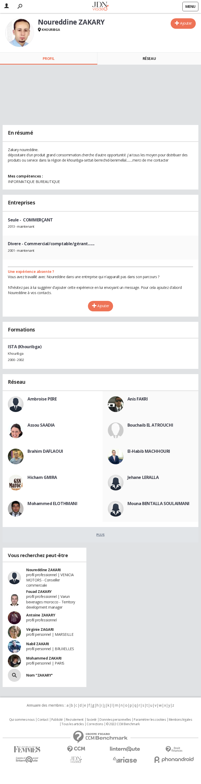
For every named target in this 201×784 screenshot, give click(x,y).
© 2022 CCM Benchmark (123, 724)
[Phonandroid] (173, 759)
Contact (42, 720)
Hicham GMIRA (42, 477)
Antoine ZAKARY (40, 615)
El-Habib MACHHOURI (148, 451)
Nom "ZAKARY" (39, 675)
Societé (92, 720)
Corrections (95, 724)
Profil (48, 58)
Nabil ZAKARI (37, 643)
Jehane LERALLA (143, 477)
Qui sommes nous (22, 720)
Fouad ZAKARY (39, 591)
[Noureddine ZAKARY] (19, 32)
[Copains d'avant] (27, 759)
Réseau (149, 58)
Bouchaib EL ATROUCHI (150, 425)
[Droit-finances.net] (173, 749)
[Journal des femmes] (27, 749)
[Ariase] (124, 760)
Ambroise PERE (42, 399)
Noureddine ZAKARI (43, 569)
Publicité (57, 720)
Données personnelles (115, 720)
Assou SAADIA (41, 425)
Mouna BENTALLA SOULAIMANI (158, 503)
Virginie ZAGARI (40, 629)
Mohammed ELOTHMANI (52, 503)
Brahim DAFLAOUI (45, 451)
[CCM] (76, 749)
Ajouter (186, 23)
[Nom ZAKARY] (14, 675)
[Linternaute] (124, 749)
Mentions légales (180, 720)
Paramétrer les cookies (150, 720)
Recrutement (74, 720)
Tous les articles (72, 724)
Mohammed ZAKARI (44, 658)
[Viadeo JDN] (76, 760)
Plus (100, 534)
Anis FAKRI (137, 399)
